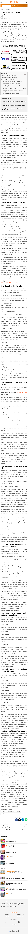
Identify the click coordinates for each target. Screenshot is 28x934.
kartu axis (18, 811)
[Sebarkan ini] (16, 819)
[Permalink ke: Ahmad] (2, 17)
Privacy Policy (20, 914)
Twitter (21, 922)
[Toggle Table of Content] (24, 73)
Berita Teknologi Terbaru (12, 930)
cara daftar (3, 811)
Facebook (8, 922)
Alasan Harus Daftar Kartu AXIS (9, 77)
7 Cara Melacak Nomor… (11, 846)
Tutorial (7, 845)
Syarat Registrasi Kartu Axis (9, 75)
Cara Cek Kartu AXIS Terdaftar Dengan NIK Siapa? (14, 90)
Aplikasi (7, 839)
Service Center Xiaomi (10, 871)
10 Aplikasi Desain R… (11, 863)
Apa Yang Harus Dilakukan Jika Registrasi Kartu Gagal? (15, 85)
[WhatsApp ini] (26, 819)
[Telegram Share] (22, 819)
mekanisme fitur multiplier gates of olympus (15, 904)
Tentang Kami (20, 916)
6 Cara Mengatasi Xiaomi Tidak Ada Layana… (16, 895)
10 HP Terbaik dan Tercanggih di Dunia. (15, 878)
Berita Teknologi (9, 877)
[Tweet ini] (19, 819)
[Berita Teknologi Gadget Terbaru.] (14, 2)
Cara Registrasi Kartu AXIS (8, 79)
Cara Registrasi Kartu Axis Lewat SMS (13, 83)
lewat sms (3, 813)
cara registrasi (11, 811)
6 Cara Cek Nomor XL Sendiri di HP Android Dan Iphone (14, 105)
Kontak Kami (7, 916)
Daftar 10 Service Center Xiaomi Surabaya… (16, 873)
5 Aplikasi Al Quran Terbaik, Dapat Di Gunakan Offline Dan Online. (6, 828)
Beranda (7, 914)
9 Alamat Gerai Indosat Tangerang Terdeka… (14, 884)
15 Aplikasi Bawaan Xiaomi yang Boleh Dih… (16, 889)
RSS (14, 924)
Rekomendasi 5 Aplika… (11, 852)
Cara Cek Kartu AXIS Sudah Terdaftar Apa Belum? (15, 88)
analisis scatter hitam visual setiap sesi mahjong (10, 902)
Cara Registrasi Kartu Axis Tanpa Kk (12, 93)
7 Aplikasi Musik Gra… (11, 841)
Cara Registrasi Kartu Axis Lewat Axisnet (13, 81)
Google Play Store (22, 392)
